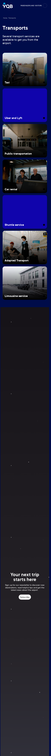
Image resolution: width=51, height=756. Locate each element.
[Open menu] (45, 5)
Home (5, 18)
